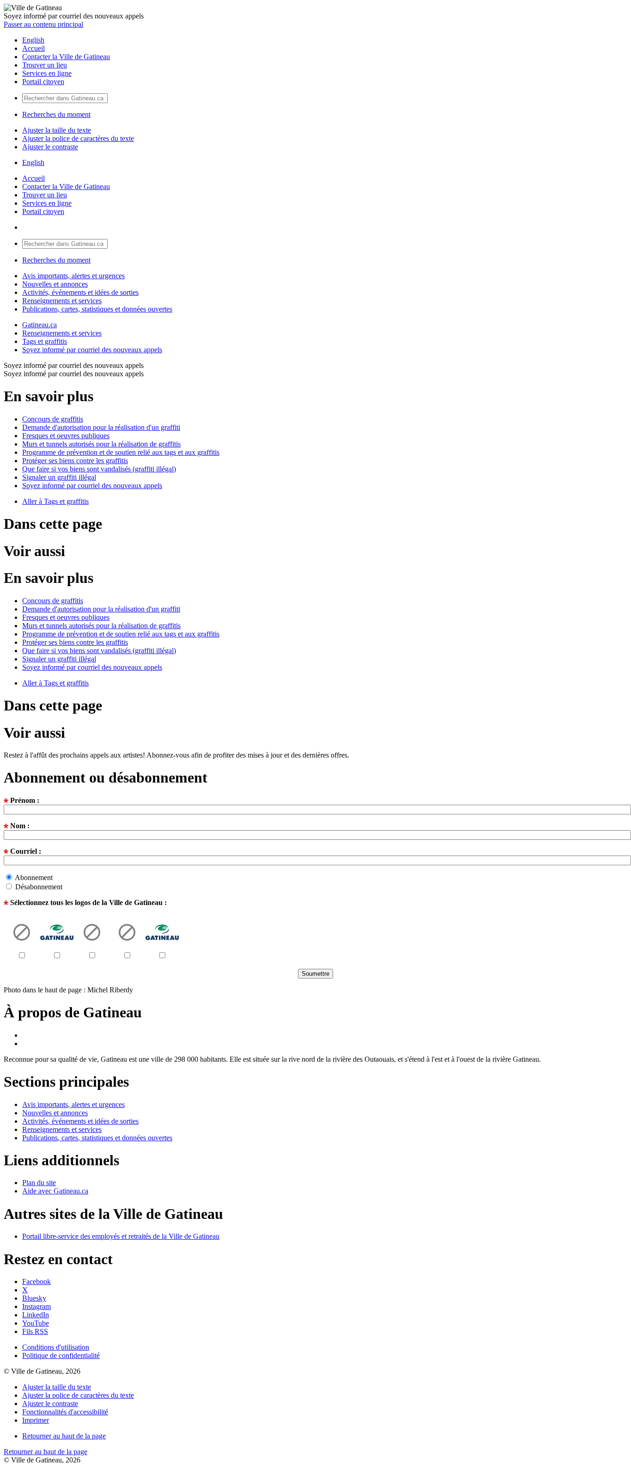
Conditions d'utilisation (55, 1347)
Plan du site (39, 1183)
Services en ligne (47, 73)
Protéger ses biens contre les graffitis (75, 461)
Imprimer (35, 1420)
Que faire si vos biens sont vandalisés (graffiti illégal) (99, 469)
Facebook (36, 1281)
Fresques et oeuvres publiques (65, 436)
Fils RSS (35, 1331)
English (33, 40)
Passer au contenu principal (43, 24)
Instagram (36, 1306)
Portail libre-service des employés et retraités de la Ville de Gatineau (120, 1236)
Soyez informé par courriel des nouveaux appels (92, 350)
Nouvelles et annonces (55, 284)
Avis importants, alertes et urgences (73, 276)
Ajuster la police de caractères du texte (78, 138)
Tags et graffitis (44, 341)
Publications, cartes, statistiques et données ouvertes (97, 309)
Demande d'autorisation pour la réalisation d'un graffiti (101, 427)
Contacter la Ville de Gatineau (66, 57)
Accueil (33, 48)
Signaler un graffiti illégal (59, 477)
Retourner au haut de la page (64, 1436)
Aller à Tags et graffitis (55, 501)
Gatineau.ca (39, 325)
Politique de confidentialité (61, 1355)
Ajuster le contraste (50, 147)
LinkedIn (35, 1315)
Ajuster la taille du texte (56, 130)
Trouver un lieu (44, 65)
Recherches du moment (56, 114)
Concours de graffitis (52, 419)
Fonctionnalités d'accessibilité (65, 1412)
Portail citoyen (43, 82)
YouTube (35, 1323)
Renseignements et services (62, 301)
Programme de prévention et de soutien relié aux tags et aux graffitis (120, 452)
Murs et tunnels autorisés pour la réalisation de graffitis (101, 444)
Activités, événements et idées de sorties (80, 292)
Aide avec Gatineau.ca (55, 1191)
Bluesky (34, 1298)
